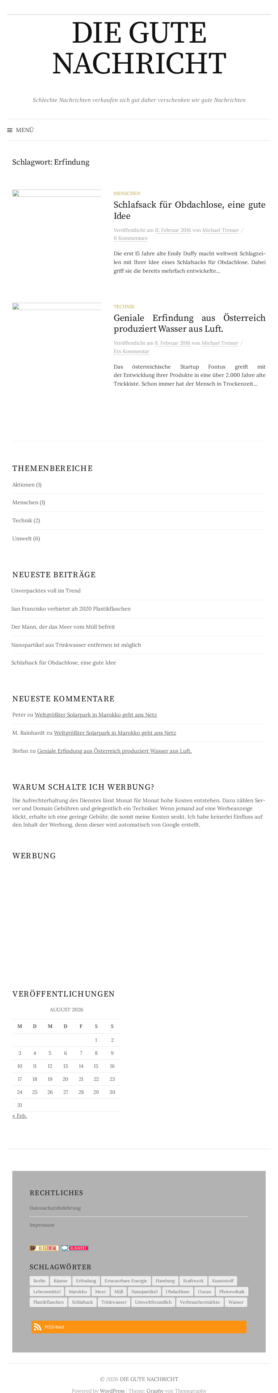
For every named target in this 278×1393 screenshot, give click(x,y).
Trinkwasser (114, 1302)
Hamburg (165, 1280)
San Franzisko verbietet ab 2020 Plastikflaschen (71, 608)
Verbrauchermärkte (200, 1302)
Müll (118, 1291)
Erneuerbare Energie (126, 1280)
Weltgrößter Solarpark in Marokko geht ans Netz (96, 714)
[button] (139, 1327)
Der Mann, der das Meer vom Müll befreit (63, 626)
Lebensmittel (46, 1291)
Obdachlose (178, 1291)
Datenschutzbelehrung (55, 1208)
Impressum (42, 1225)
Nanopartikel (144, 1291)
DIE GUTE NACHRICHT (139, 49)
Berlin (39, 1280)
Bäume (61, 1280)
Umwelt (22, 538)
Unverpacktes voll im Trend (46, 590)
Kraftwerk (193, 1280)
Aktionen (23, 484)
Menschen (127, 193)
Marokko (78, 1291)
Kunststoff (222, 1280)
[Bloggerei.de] (74, 1248)
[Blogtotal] (44, 1248)
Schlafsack (82, 1302)
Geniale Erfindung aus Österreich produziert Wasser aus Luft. (190, 324)
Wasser (236, 1302)
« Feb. (19, 1115)
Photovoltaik (232, 1291)
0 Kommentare (131, 238)
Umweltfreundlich (153, 1302)
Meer (100, 1291)
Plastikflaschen (48, 1302)
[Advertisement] (139, 916)
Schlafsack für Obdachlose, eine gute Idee (190, 210)
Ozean (204, 1291)
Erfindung (86, 1280)
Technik (124, 306)
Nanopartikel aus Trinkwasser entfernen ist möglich (76, 644)
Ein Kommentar (131, 351)
